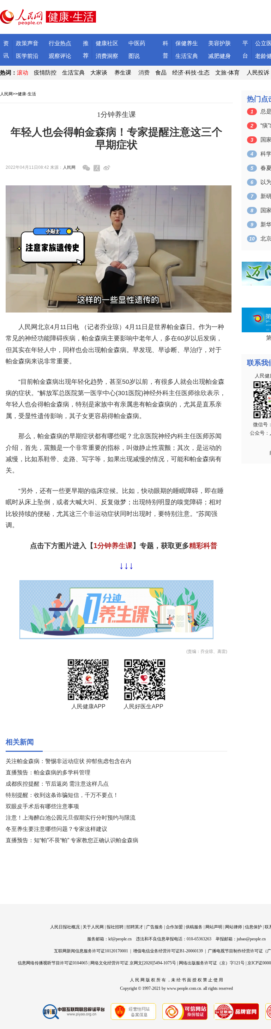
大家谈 (98, 73)
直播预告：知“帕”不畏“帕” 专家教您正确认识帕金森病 (72, 840)
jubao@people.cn (251, 938)
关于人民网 (93, 926)
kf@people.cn (120, 938)
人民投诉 (258, 73)
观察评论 (60, 56)
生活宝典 (186, 56)
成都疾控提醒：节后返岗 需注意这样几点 (57, 784)
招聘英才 (134, 926)
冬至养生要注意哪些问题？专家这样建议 (56, 829)
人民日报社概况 (65, 926)
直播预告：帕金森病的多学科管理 (48, 772)
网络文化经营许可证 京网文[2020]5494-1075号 (133, 962)
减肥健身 (219, 56)
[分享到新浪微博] (106, 168)
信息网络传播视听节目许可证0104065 (53, 962)
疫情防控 (45, 73)
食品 (161, 73)
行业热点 (60, 43)
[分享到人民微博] (97, 168)
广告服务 (154, 926)
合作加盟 (174, 926)
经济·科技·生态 (191, 73)
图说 (134, 56)
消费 (144, 73)
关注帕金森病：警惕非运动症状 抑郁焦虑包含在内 (68, 761)
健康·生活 (27, 93)
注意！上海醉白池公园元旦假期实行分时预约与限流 (71, 818)
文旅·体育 (227, 73)
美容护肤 (219, 43)
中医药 (136, 43)
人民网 (6, 93)
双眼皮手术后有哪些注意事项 (42, 806)
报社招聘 (115, 926)
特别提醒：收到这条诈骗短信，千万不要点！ (62, 795)
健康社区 (107, 43)
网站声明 (213, 926)
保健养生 (186, 43)
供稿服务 (194, 926)
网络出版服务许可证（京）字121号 (212, 962)
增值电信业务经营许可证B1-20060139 (168, 950)
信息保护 (253, 926)
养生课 (122, 73)
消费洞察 (107, 56)
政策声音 (27, 43)
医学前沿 (27, 56)
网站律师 (233, 926)
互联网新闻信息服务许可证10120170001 (91, 950)
